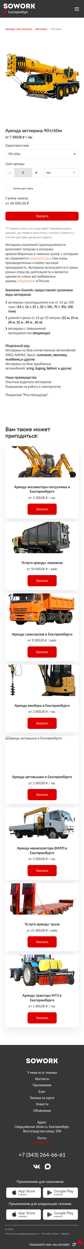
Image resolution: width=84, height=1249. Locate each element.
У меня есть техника (42, 1072)
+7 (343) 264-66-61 (42, 1154)
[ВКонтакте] (36, 1166)
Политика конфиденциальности (22, 1233)
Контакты (42, 1079)
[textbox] (23, 172)
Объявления (42, 1110)
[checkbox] (42, 188)
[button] (42, 216)
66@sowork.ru (42, 1142)
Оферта (65, 1233)
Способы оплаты (50, 1233)
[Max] (47, 1166)
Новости (42, 1104)
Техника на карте (42, 1098)
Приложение (42, 1085)
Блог (42, 1091)
